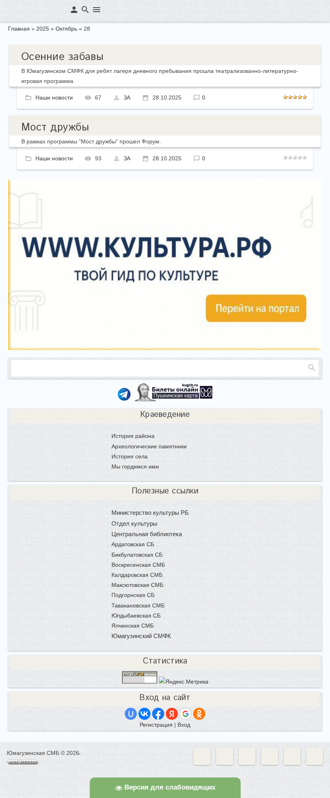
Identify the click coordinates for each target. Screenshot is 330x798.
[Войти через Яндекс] (172, 714)
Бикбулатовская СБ (137, 554)
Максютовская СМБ (137, 585)
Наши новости (54, 97)
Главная (19, 28)
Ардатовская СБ (132, 544)
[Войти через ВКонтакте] (144, 714)
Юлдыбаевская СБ (136, 615)
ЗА (127, 97)
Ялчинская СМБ (132, 625)
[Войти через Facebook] (158, 714)
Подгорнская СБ (133, 595)
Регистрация (156, 724)
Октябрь (66, 28)
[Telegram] (124, 399)
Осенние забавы (62, 57)
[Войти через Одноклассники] (199, 714)
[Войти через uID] (131, 714)
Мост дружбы (55, 127)
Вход (183, 724)
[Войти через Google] (185, 714)
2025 (42, 28)
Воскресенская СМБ (138, 565)
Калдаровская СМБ (137, 575)
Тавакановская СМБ (138, 605)
